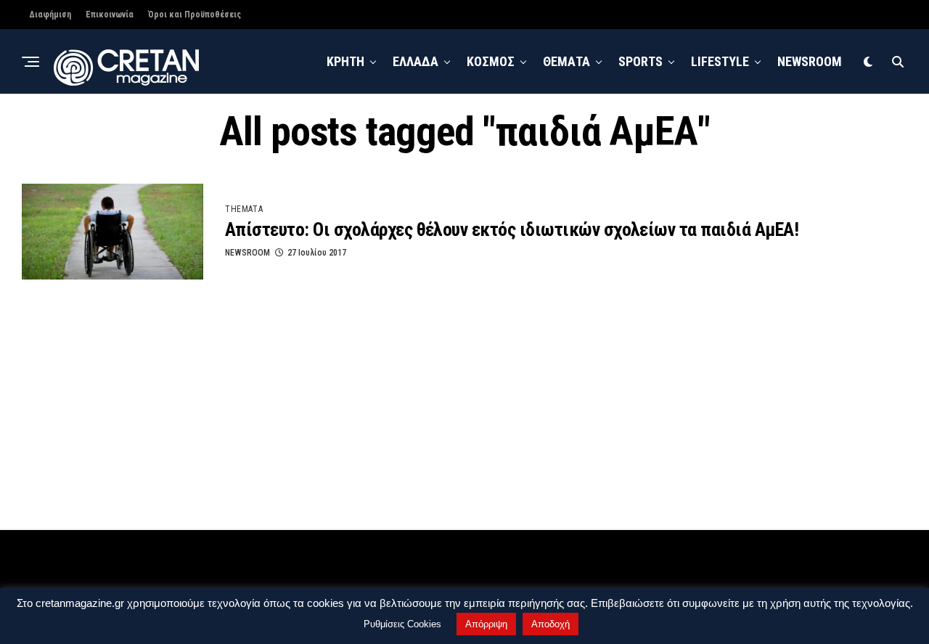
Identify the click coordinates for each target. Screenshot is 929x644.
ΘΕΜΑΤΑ (566, 61)
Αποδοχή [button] (550, 624)
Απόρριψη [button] (486, 624)
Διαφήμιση (50, 14)
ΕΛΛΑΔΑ (415, 61)
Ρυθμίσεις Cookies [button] (402, 624)
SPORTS (640, 61)
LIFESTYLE (720, 61)
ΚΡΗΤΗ (345, 61)
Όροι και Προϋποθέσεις (194, 14)
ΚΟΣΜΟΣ (491, 61)
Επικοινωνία (110, 14)
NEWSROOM (809, 61)
